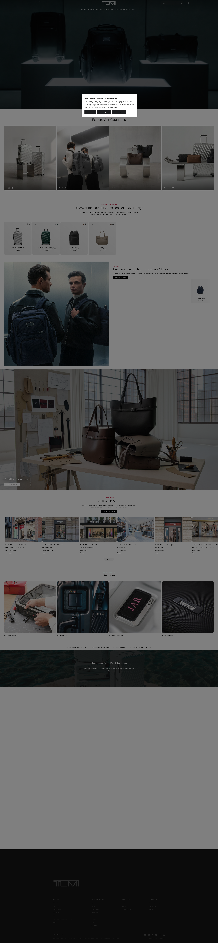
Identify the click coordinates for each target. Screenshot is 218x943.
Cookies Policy (113, 107)
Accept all (90, 112)
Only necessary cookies (104, 112)
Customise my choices (119, 112)
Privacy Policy (102, 107)
